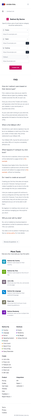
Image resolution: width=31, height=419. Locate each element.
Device (5, 335)
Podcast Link (7, 364)
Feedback (5, 394)
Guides (4, 383)
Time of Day (6, 349)
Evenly (20, 330)
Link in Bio (6, 359)
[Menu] (28, 4)
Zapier (18, 383)
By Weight (21, 335)
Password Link (7, 367)
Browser (5, 341)
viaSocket (19, 386)
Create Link (15, 67)
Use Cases (5, 386)
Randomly (21, 333)
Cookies (4, 412)
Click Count (6, 343)
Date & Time (7, 346)
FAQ (3, 391)
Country (5, 330)
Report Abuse (6, 396)
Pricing (4, 380)
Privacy (4, 410)
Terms (4, 407)
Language (6, 333)
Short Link (6, 370)
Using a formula (22, 338)
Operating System (8, 338)
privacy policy (11, 233)
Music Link (6, 362)
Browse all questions (10, 242)
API (17, 380)
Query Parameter (8, 351)
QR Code (6, 372)
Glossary (4, 388)
